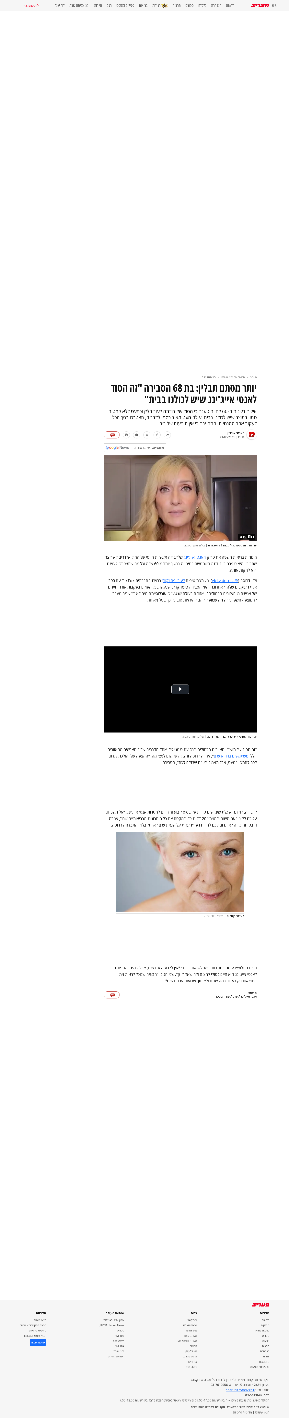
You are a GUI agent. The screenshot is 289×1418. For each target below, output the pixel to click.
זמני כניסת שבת (79, 5)
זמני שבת (118, 1351)
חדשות (230, 5)
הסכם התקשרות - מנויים (33, 1325)
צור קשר (192, 1320)
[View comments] (112, 434)
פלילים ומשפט (125, 5)
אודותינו (192, 1362)
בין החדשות (209, 377)
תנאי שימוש (39, 1320)
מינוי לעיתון (191, 1351)
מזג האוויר (263, 1362)
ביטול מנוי (191, 1367)
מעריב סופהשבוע (187, 1341)
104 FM (119, 1346)
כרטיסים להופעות (259, 1367)
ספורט (189, 5)
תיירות (98, 5)
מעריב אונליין (236, 433)
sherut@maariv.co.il (240, 1390)
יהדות (266, 1356)
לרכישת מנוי (31, 5)
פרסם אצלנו (190, 1325)
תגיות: (252, 993)
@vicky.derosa (225, 580)
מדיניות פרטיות (37, 1330)
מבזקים (265, 1325)
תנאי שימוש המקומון (35, 1336)
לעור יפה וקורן (173, 580)
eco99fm (118, 1341)
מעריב (253, 377)
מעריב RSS (190, 1336)
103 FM (119, 1336)
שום (235, 996)
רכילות (156, 5)
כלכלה (202, 5)
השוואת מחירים (116, 1356)
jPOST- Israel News (111, 1325)
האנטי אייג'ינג (195, 557)
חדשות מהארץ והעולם (233, 377)
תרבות (177, 5)
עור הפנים (223, 996)
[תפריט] (274, 5)
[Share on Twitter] (146, 434)
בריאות (143, 5)
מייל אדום (191, 1330)
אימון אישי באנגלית (113, 1320)
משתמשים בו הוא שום (231, 756)
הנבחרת (216, 5)
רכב (109, 5)
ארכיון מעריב (190, 1356)
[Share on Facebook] (157, 434)
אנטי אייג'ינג (249, 996)
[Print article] (126, 434)
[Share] (167, 434)
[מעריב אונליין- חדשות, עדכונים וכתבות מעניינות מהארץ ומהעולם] (259, 5)
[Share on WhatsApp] (136, 434)
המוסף (193, 1346)
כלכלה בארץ (262, 1330)
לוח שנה (59, 5)
